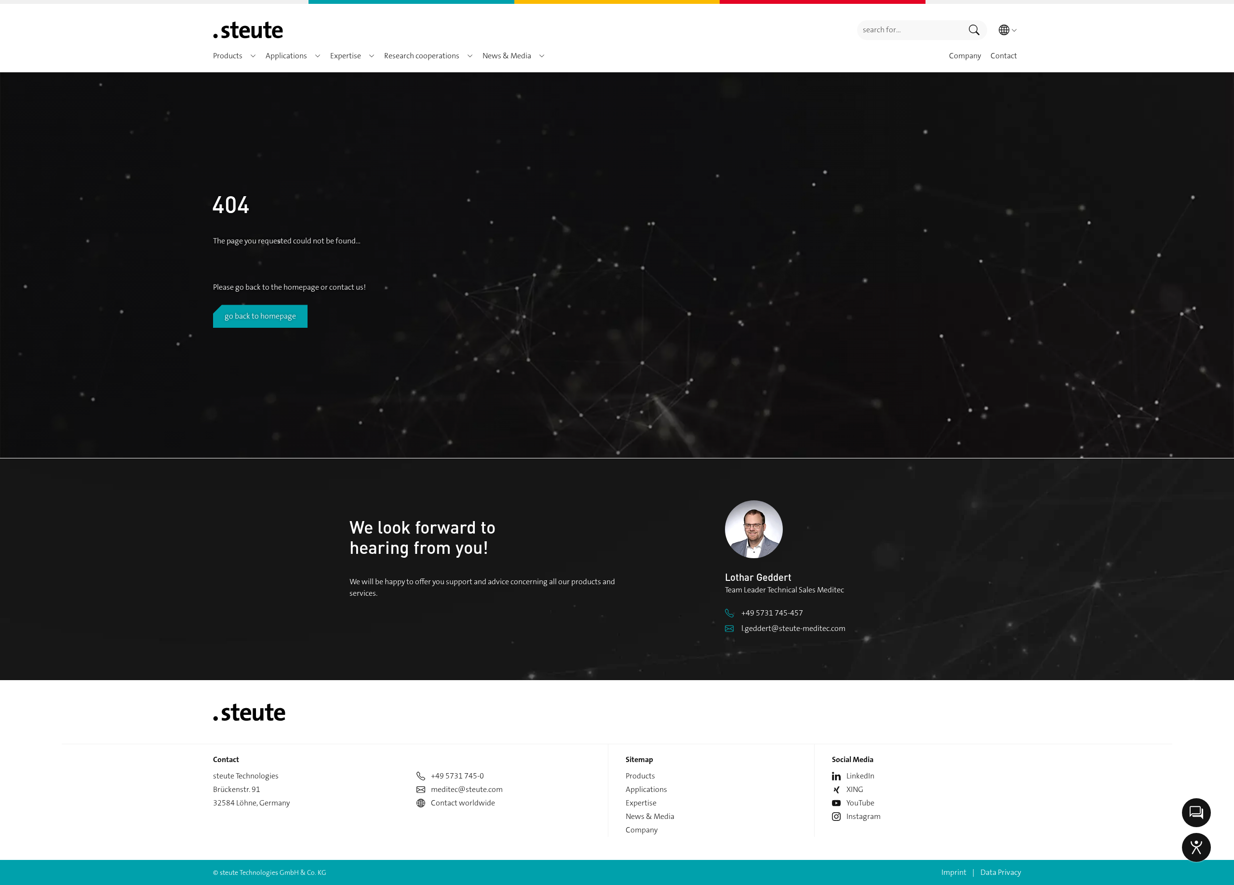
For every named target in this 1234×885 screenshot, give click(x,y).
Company (641, 830)
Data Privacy (1000, 872)
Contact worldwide (463, 803)
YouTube (860, 803)
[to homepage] (248, 30)
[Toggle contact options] (1196, 812)
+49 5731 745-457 (772, 613)
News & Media (650, 816)
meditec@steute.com (467, 789)
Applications (646, 789)
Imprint (953, 872)
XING (854, 789)
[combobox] (909, 30)
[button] (253, 56)
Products (640, 776)
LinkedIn (860, 776)
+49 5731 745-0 (457, 776)
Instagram (863, 816)
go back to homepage (260, 316)
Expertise (641, 803)
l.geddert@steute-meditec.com (793, 628)
